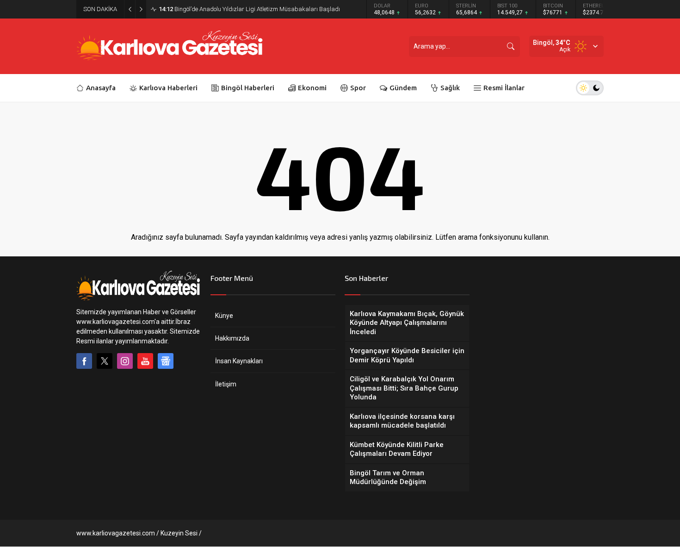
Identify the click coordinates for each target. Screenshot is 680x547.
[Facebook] (84, 361)
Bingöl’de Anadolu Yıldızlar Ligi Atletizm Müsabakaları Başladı (249, 9)
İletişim (225, 384)
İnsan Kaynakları (239, 361)
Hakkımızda (232, 338)
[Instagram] (125, 361)
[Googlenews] (165, 361)
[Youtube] (145, 361)
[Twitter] (104, 361)
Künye (224, 315)
